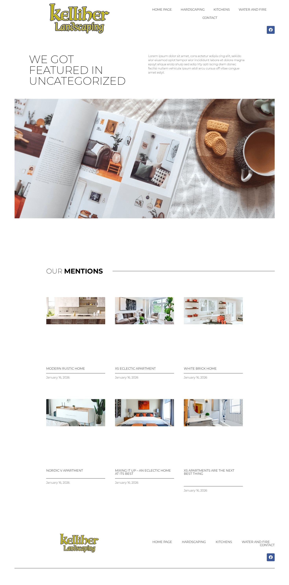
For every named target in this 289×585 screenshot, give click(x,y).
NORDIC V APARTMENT (64, 470)
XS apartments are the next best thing (209, 472)
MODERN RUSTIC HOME (65, 368)
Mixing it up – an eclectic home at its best (143, 472)
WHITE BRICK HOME (200, 368)
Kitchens (222, 9)
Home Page (162, 9)
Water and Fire (253, 9)
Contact (209, 18)
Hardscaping (193, 9)
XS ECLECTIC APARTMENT (135, 368)
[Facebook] (271, 30)
